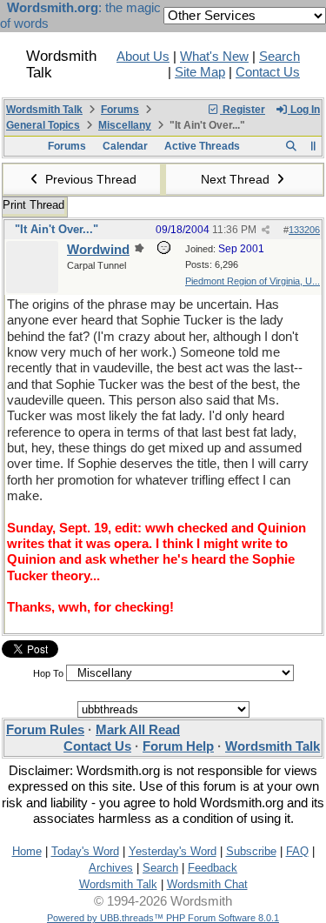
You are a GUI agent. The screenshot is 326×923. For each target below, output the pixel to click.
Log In (304, 110)
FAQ (297, 851)
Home (27, 851)
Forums (120, 110)
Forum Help (178, 746)
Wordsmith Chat (207, 884)
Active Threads (202, 146)
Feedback (212, 867)
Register (242, 110)
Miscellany (124, 125)
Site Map (200, 72)
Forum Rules (45, 730)
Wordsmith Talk (44, 110)
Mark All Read (138, 730)
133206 (304, 229)
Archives (111, 867)
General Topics (43, 125)
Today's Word (85, 851)
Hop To (48, 673)
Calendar (125, 146)
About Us (143, 57)
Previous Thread (89, 179)
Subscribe (251, 851)
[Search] (290, 146)
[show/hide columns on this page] (313, 146)
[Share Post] (265, 230)
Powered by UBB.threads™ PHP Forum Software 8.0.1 (163, 918)
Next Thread (237, 179)
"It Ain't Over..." (56, 229)
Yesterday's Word (172, 851)
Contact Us (268, 72)
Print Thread (33, 204)
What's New (214, 57)
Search (279, 57)
